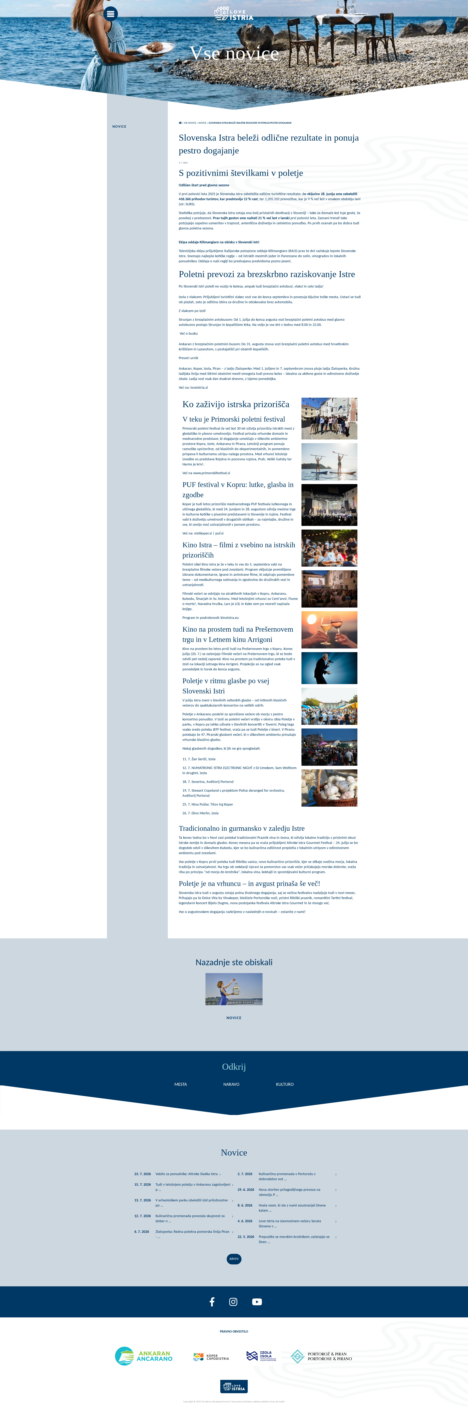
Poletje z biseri (269, 730)
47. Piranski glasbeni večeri (221, 735)
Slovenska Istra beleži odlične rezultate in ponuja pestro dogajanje (250, 123)
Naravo (231, 1084)
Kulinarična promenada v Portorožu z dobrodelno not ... (287, 1176)
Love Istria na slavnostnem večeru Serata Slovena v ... (290, 1223)
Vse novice (190, 123)
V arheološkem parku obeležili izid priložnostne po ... (192, 1203)
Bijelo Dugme (217, 903)
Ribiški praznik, (301, 898)
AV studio (280, 1402)
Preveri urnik (188, 358)
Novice (119, 127)
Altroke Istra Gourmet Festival (310, 843)
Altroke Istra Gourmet (287, 903)
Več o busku (188, 334)
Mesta (180, 1084)
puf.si (219, 533)
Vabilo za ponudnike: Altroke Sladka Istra (187, 1174)
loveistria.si (199, 388)
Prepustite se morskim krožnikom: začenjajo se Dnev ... (294, 1239)
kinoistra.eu (230, 618)
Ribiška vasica (246, 862)
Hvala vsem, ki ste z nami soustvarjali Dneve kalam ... (292, 1208)
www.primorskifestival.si (211, 473)
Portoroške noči (265, 898)
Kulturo (285, 1084)
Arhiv (234, 1259)
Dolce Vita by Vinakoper (220, 898)
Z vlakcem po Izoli (192, 311)
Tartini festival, (342, 898)
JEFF (216, 730)
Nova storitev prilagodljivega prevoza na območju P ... (289, 1192)
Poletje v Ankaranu (196, 714)
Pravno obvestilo (234, 1331)
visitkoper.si (202, 533)
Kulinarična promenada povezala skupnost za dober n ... (190, 1218)
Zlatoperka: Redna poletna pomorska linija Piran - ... (192, 1234)
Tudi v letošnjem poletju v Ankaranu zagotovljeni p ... (193, 1187)
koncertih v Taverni (262, 724)
